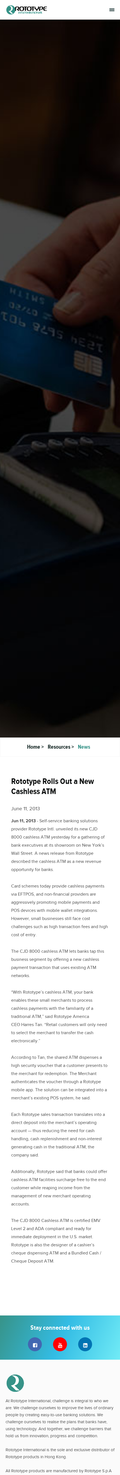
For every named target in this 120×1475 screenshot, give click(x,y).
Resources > (61, 747)
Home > (36, 747)
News (84, 747)
